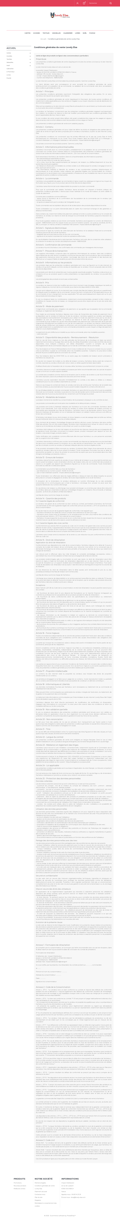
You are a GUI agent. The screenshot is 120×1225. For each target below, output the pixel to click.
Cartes (27, 33)
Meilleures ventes (19, 1189)
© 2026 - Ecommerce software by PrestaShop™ (60, 1216)
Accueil (11, 48)
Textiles (46, 33)
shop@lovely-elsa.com (78, 1197)
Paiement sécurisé (41, 1191)
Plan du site (38, 1197)
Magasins (38, 1200)
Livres (77, 33)
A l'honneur (10, 72)
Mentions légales (40, 1183)
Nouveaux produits (20, 1186)
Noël (85, 33)
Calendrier (67, 33)
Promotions (17, 1183)
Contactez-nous (40, 1194)
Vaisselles (56, 33)
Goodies (36, 33)
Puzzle (92, 33)
